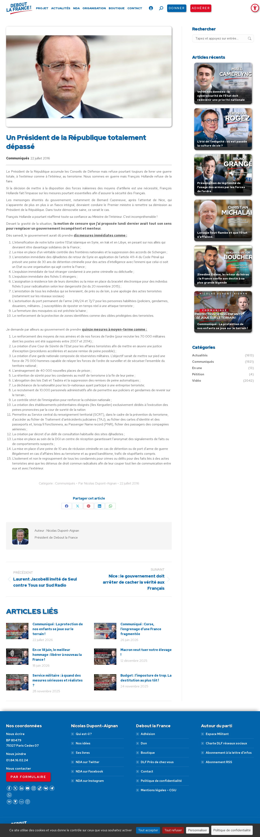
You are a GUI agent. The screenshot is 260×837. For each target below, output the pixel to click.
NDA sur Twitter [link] (87, 762)
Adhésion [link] (148, 734)
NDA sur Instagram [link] (90, 781)
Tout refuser (173, 830)
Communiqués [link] (17, 158)
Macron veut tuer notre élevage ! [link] (146, 652)
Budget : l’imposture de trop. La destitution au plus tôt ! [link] (145, 678)
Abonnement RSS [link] (219, 762)
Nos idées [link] (83, 743)
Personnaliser (197, 830)
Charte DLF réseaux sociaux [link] (226, 743)
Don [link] (144, 743)
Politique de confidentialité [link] (161, 781)
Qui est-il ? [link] (84, 734)
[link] (255, 8)
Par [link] (97, 483)
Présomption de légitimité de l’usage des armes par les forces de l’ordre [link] (221, 187)
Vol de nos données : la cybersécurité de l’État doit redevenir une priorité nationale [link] (221, 96)
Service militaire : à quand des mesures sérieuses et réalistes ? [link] (57, 680)
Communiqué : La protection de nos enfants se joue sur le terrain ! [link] (57, 629)
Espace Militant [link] (217, 734)
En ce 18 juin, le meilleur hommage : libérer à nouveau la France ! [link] (57, 655)
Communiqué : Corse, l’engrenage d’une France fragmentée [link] (140, 629)
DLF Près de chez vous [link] (157, 762)
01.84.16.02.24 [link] (17, 760)
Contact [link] (147, 771)
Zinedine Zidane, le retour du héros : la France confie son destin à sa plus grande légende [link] (223, 278)
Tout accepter (148, 830)
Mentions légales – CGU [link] (158, 790)
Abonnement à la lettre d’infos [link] (229, 753)
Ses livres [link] (83, 753)
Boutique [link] (148, 753)
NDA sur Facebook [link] (89, 771)
